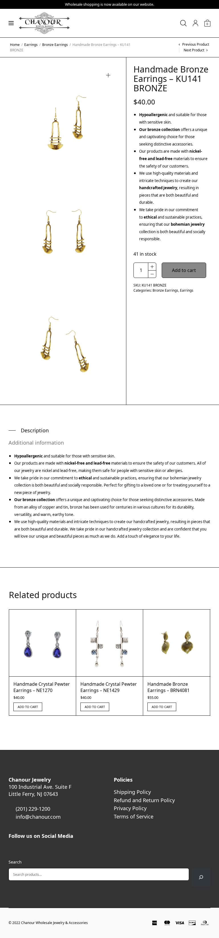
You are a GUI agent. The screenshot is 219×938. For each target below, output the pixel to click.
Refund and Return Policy (144, 800)
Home (15, 44)
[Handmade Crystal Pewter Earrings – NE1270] (42, 643)
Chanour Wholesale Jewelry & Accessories (54, 922)
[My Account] (195, 23)
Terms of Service (133, 816)
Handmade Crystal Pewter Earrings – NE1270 (41, 687)
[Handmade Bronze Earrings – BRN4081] (176, 643)
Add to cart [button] (28, 707)
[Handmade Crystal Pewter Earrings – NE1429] (109, 643)
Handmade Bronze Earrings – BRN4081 (168, 687)
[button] (108, 75)
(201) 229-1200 (33, 808)
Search (15, 862)
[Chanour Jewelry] (44, 23)
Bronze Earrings (55, 44)
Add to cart (184, 270)
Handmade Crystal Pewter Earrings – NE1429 (108, 687)
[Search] (201, 877)
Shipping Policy (132, 791)
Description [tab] (35, 430)
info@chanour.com (38, 816)
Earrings (31, 44)
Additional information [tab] (36, 442)
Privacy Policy (130, 808)
